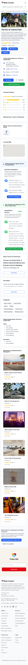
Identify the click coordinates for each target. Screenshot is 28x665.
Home (2, 11)
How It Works (4, 647)
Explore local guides (8, 544)
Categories (4, 623)
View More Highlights (14, 196)
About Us (3, 645)
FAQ (2, 650)
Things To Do (4, 613)
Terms (16, 640)
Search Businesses (6, 637)
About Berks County (6, 630)
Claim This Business (14, 84)
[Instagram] (10, 606)
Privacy (17, 642)
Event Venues (17, 303)
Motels (11, 306)
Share (9, 80)
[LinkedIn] (7, 606)
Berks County (13, 69)
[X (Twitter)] (5, 606)
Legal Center (18, 637)
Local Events (4, 615)
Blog (16, 625)
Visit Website (14, 75)
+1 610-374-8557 (14, 72)
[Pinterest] (13, 606)
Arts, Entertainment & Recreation (13, 11)
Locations (3, 620)
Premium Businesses (20, 618)
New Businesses (19, 615)
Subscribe (14, 569)
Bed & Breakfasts (8, 309)
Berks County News (6, 628)
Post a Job (4, 642)
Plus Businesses (19, 620)
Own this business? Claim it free (11, 540)
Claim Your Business (6, 640)
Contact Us (4, 652)
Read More (14, 272)
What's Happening (20, 613)
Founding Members (20, 623)
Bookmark (20, 80)
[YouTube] (16, 606)
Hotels (5, 306)
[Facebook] (2, 606)
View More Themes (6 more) (14, 248)
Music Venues (7, 303)
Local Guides (4, 625)
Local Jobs (4, 618)
